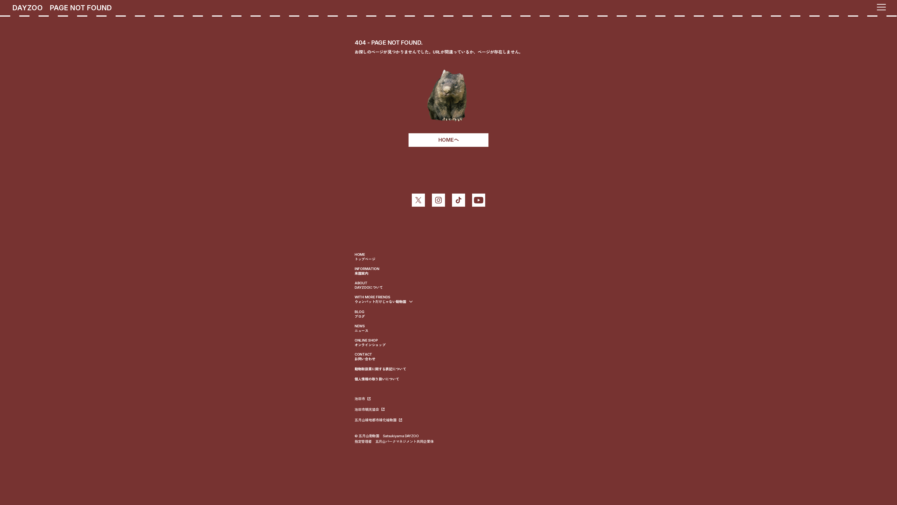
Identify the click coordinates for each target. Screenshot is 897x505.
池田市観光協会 (367, 409)
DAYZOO (31, 8)
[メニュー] (881, 7)
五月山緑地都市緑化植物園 (376, 420)
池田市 (360, 399)
